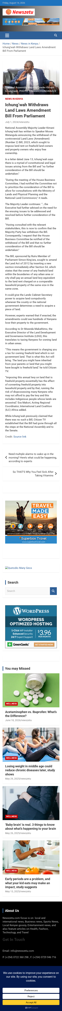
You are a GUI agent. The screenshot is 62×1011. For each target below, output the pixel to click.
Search (53, 591)
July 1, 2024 (11, 122)
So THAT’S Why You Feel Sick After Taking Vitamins (33, 473)
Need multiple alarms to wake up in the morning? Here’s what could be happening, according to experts (33, 457)
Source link (19, 436)
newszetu (24, 122)
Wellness (11, 704)
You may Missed (17, 668)
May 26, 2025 (12, 833)
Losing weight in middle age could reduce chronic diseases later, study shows (30, 770)
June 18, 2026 (12, 720)
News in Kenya (14, 98)
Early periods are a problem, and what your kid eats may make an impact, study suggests (27, 883)
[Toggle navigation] (7, 35)
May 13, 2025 (12, 891)
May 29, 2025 (12, 778)
